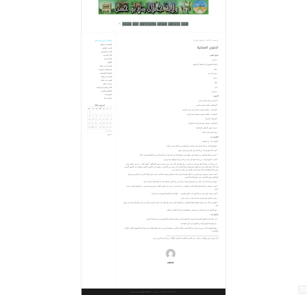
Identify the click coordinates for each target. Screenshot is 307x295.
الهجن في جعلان (106, 80)
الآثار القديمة (107, 55)
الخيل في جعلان (106, 77)
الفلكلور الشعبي (106, 91)
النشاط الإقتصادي (106, 73)
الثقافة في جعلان (106, 44)
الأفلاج (110, 62)
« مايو (110, 134)
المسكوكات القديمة (105, 69)
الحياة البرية (108, 59)
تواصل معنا (108, 98)
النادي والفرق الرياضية (104, 87)
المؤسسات (108, 94)
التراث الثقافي (107, 48)
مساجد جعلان (107, 84)
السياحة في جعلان (105, 66)
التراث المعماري (106, 52)
